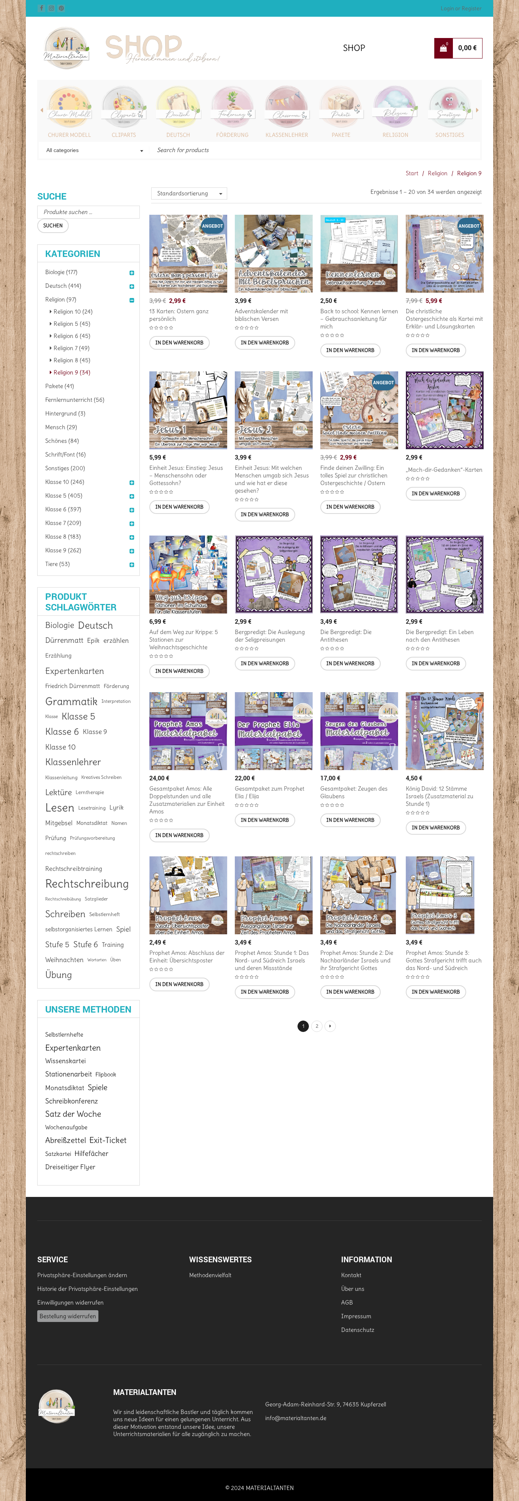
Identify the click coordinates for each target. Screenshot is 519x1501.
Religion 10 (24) (73, 311)
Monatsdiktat (92, 822)
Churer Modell (69, 135)
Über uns (352, 1288)
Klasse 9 (95, 732)
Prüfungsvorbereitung (92, 838)
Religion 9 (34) (72, 372)
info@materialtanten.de (295, 1418)
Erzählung (58, 655)
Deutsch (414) (63, 285)
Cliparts (124, 135)
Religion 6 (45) (72, 335)
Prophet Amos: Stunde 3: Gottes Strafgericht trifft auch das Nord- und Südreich (444, 960)
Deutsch (178, 135)
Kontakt (351, 1275)
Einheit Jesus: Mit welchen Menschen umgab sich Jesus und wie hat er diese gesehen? (272, 479)
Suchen (53, 225)
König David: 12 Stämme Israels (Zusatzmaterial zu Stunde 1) (439, 796)
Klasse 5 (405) (63, 495)
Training (113, 944)
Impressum (356, 1316)
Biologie (59, 625)
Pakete (341, 135)
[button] (179, 343)
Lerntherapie (90, 792)
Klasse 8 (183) (63, 536)
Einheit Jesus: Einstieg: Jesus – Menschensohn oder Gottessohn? (186, 475)
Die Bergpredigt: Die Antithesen (346, 635)
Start (412, 173)
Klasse (51, 716)
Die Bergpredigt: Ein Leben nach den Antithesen (440, 635)
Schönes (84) (62, 440)
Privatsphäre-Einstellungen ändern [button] (82, 1275)
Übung (58, 975)
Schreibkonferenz (71, 1101)
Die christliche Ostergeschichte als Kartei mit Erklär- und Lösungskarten (444, 318)
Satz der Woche (73, 1114)
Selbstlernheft (104, 914)
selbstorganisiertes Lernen (78, 929)
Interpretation (116, 701)
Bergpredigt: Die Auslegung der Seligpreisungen (270, 635)
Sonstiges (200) (65, 468)
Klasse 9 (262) (63, 550)
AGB (347, 1302)
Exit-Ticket (108, 1140)
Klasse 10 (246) (64, 481)
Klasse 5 (78, 716)
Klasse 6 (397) (63, 509)
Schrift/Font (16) (65, 454)
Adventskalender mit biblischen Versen (261, 314)
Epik (93, 640)
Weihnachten (64, 960)
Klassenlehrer (287, 135)
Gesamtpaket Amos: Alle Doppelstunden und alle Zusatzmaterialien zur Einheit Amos (187, 800)
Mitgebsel (59, 823)
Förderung (232, 135)
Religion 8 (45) (72, 360)
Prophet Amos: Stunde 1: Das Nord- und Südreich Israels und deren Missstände (272, 960)
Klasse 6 (62, 731)
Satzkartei (58, 1153)
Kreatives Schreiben (101, 777)
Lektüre (58, 792)
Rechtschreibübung (63, 899)
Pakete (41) (59, 386)
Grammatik (71, 701)
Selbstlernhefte (64, 1034)
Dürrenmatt (64, 640)
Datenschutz (357, 1329)
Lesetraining (92, 808)
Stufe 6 (85, 944)
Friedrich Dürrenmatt (72, 685)
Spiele (98, 1087)
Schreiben (65, 914)
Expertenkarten (74, 671)
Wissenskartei (65, 1061)
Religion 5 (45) (72, 323)
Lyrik (116, 807)
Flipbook (105, 1074)
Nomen (119, 823)
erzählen (116, 640)
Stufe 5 (57, 944)
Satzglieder (96, 899)
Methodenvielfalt (210, 1275)
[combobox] (94, 150)
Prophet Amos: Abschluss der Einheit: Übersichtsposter (187, 956)
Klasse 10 (60, 746)
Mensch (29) (61, 427)
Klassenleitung (61, 777)
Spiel (123, 929)
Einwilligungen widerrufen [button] (70, 1302)
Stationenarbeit (68, 1074)
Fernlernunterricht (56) (74, 399)
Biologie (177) (61, 272)
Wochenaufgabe (66, 1127)
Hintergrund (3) (65, 413)
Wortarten (96, 959)
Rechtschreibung (87, 883)
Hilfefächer (91, 1153)
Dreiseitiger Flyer (70, 1167)
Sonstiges (449, 135)
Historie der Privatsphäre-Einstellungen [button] (87, 1288)
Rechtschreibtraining (73, 868)
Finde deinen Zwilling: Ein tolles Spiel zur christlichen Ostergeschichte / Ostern (354, 475)
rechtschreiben (60, 853)
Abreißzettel (65, 1140)
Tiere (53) (57, 563)
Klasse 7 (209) (63, 522)
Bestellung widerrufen (68, 1316)
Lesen (59, 807)
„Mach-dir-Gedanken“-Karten (444, 469)
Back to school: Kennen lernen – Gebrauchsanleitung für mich (359, 318)
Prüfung (55, 838)
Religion (395, 135)
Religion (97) (60, 299)
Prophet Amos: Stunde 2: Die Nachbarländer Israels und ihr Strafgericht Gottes (356, 960)
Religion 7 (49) (72, 348)
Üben (115, 959)
